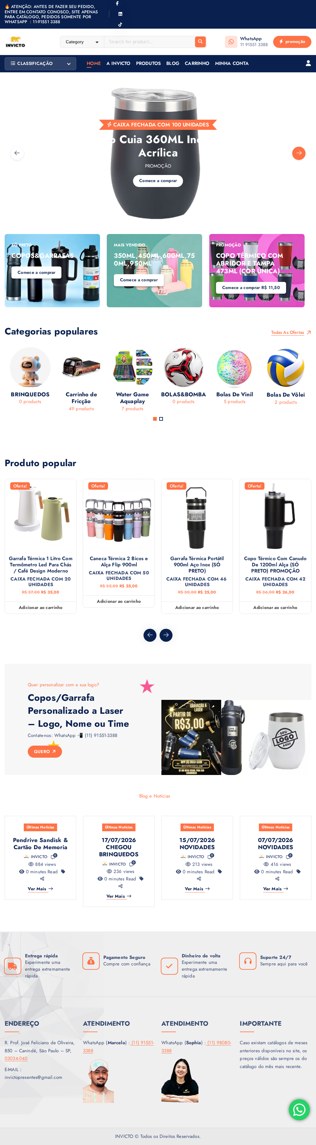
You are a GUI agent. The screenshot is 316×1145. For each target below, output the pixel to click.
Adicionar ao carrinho (41, 607)
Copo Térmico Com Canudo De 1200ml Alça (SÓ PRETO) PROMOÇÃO (275, 564)
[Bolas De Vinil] (197, 378)
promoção (295, 41)
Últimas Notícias (40, 827)
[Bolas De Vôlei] (249, 378)
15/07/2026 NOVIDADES (197, 843)
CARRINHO (197, 63)
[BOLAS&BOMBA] (146, 378)
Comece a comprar (53, 199)
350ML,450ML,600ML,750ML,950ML (154, 259)
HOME (94, 63)
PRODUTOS (148, 63)
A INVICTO (118, 63)
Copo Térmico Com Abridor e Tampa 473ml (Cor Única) (249, 263)
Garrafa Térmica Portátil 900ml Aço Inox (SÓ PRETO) (197, 564)
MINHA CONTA (232, 63)
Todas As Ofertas (288, 332)
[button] (155, 419)
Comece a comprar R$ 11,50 (251, 287)
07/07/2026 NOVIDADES (275, 843)
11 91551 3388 (254, 44)
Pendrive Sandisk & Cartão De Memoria (40, 843)
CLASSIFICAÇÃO (34, 63)
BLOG (172, 63)
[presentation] (17, 153)
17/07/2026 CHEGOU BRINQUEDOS (119, 847)
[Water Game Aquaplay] (95, 381)
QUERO (42, 751)
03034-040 (16, 1058)
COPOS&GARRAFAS (42, 255)
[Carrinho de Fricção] (44, 381)
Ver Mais (37, 889)
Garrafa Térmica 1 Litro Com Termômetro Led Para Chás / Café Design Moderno (41, 564)
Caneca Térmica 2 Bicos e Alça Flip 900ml (119, 561)
